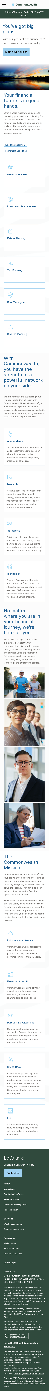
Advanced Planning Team (15, 1204)
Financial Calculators (13, 1253)
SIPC (19, 1314)
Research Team (11, 1210)
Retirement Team (11, 1199)
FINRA (14, 1314)
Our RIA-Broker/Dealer (14, 1194)
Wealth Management (13, 1224)
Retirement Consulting (14, 1229)
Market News (10, 1243)
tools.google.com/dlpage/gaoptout (29, 1373)
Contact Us (13, 1173)
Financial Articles (11, 1248)
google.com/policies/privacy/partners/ (20, 1368)
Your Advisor (9, 1189)
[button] (7, 1183)
